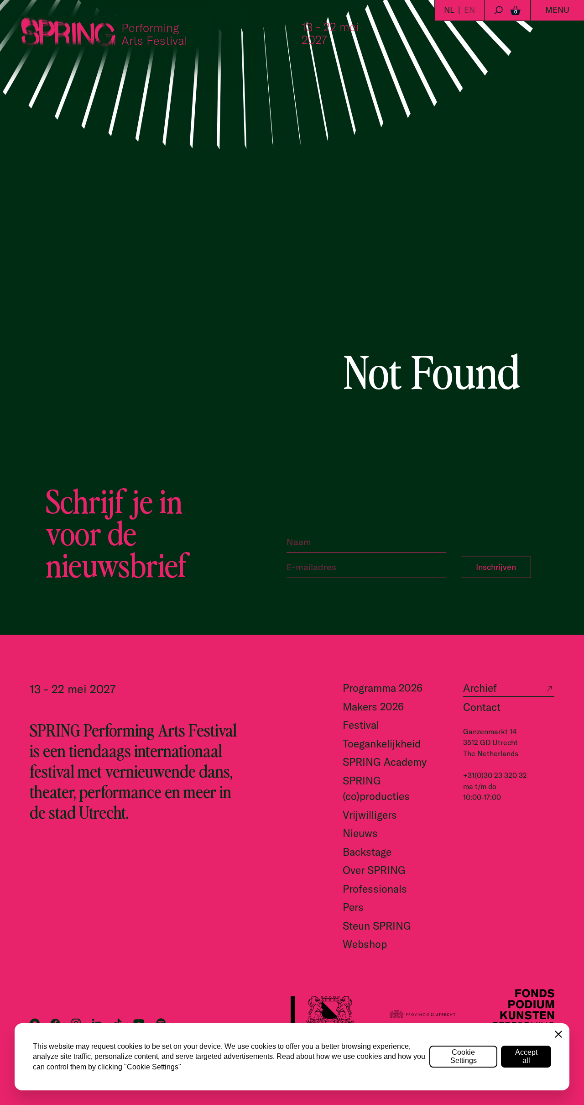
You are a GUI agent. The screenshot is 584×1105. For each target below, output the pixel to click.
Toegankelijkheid (382, 743)
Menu (557, 10)
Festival (361, 724)
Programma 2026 (382, 688)
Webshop (365, 944)
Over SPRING (374, 870)
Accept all (526, 1056)
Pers (353, 907)
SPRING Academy (385, 761)
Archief (480, 688)
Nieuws (360, 833)
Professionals (375, 888)
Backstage (367, 851)
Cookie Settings (463, 1056)
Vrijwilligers (370, 814)
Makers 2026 (373, 706)
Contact (482, 707)
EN (469, 10)
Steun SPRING (377, 925)
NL (449, 10)
